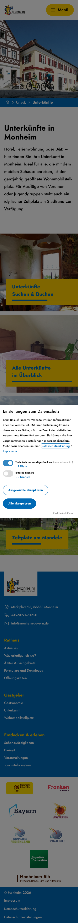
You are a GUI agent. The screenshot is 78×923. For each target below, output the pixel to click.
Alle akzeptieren (19, 503)
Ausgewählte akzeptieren (25, 490)
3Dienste (22, 477)
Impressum (10, 451)
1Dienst (21, 466)
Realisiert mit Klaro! (63, 513)
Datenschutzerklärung (55, 446)
